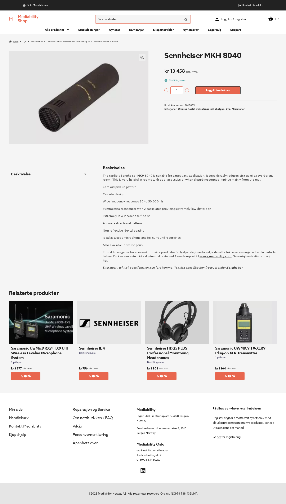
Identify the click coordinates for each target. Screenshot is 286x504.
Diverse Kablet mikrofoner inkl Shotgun (68, 41)
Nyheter (114, 30)
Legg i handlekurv (218, 90)
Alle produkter (54, 30)
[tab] (49, 174)
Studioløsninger (89, 30)
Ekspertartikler (163, 30)
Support (235, 30)
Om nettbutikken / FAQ (93, 418)
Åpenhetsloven (85, 443)
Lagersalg (214, 30)
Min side (16, 409)
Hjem (15, 41)
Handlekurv (18, 418)
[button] (142, 57)
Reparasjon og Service (91, 409)
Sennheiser (235, 267)
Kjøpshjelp (17, 435)
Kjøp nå (26, 376)
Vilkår (77, 426)
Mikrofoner (37, 41)
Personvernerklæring (90, 435)
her (105, 260)
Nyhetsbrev (191, 30)
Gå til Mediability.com (38, 5)
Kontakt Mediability (253, 5)
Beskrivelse (21, 174)
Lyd (25, 41)
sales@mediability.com (216, 256)
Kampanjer (136, 30)
